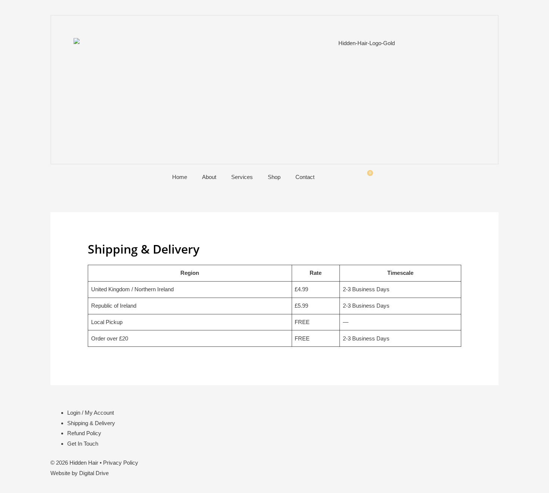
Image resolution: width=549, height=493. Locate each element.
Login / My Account (90, 412)
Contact (304, 177)
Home (179, 177)
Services (242, 177)
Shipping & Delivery (91, 423)
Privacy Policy (120, 462)
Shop (274, 177)
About (209, 177)
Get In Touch (82, 443)
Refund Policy (84, 433)
